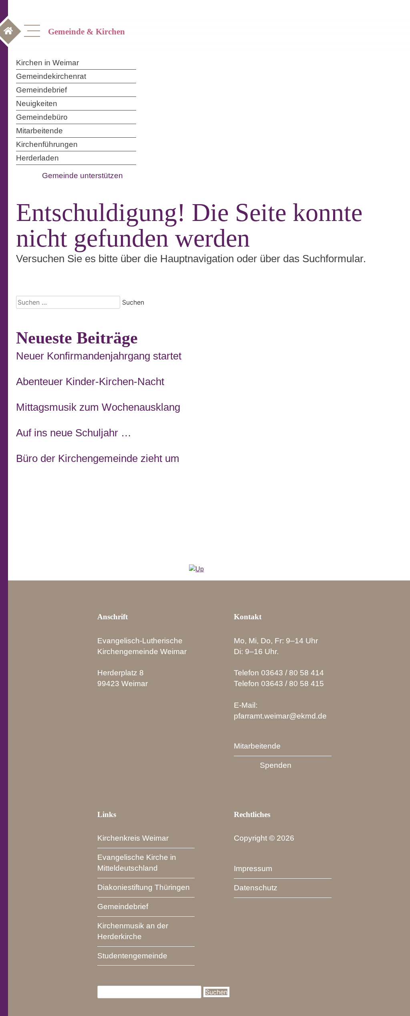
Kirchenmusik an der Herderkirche (132, 931)
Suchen (216, 992)
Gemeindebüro (42, 117)
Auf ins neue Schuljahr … (73, 432)
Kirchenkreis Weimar (133, 838)
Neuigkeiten (36, 103)
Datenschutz (255, 887)
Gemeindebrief (41, 90)
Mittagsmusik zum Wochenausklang (98, 407)
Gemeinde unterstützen (82, 175)
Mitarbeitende (39, 130)
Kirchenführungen (47, 144)
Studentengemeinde (132, 956)
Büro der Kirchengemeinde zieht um (97, 458)
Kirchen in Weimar (47, 62)
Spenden (275, 765)
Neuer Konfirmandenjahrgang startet (98, 355)
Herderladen (37, 158)
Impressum (253, 868)
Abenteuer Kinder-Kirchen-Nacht (90, 381)
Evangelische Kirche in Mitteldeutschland (136, 862)
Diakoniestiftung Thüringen (143, 887)
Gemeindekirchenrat (51, 76)
